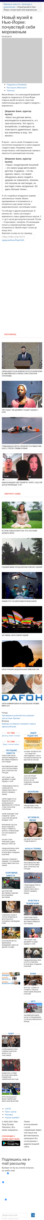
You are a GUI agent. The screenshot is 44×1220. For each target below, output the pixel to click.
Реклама (9, 1114)
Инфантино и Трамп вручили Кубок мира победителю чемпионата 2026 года (10, 1076)
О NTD (8, 1108)
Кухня (33, 974)
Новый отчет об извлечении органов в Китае (19, 601)
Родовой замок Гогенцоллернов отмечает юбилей (22, 567)
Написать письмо (32, 1149)
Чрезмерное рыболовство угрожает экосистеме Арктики (18, 717)
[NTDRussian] (2, 1008)
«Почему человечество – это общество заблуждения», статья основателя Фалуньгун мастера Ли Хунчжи (32, 756)
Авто (33, 1001)
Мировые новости (12, 4)
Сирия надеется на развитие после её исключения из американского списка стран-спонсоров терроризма (22, 373)
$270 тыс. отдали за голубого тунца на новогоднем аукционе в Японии (32, 991)
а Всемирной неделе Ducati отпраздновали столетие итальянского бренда (33, 1018)
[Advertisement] (22, 264)
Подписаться (34, 1215)
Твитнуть (11, 90)
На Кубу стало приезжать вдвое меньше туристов (8, 842)
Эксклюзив (33, 792)
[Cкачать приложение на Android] (11, 1144)
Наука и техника (33, 848)
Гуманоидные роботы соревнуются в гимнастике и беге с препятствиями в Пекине (10, 790)
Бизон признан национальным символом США (20, 669)
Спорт (11, 1034)
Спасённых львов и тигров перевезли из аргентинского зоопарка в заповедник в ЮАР (11, 919)
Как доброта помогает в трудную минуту (33, 840)
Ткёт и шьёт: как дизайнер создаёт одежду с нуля (9, 779)
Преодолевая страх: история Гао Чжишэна (32, 807)
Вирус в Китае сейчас (11, 744)
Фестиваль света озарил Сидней (15, 635)
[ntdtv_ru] (2, 1027)
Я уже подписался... (11, 1218)
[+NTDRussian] (2, 1019)
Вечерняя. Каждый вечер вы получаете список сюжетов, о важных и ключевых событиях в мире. (22, 1176)
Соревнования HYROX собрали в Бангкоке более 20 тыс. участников (10, 1052)
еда (3, 240)
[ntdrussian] (2, 1023)
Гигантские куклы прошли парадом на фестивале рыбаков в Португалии (10, 759)
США (22, 240)
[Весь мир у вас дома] (2, 1012)
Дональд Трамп (7, 735)
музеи (8, 240)
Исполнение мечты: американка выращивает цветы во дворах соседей (10, 944)
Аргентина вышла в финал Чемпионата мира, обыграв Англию (10, 1099)
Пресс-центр (10, 1111)
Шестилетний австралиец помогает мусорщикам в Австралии (10, 894)
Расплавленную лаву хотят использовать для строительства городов (10, 770)
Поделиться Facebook (17, 84)
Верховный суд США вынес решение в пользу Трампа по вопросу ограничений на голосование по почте (10, 830)
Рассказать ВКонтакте (17, 87)
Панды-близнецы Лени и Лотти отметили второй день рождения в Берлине (11, 851)
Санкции (17, 735)
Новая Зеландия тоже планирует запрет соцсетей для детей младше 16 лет (10, 817)
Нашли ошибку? (12, 1117)
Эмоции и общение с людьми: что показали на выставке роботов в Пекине (10, 862)
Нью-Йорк (15, 240)
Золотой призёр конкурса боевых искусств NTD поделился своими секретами (31, 780)
